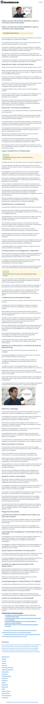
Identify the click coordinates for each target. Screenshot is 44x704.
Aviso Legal (25, 702)
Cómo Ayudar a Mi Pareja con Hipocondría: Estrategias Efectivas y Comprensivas (20, 646)
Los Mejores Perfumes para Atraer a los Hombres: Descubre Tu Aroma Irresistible (20, 648)
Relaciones (5, 687)
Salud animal (5, 693)
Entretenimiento (6, 676)
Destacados (5, 672)
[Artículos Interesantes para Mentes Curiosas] (10, 2)
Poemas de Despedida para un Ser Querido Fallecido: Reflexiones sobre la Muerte (20, 622)
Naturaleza (5, 684)
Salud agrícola (6, 691)
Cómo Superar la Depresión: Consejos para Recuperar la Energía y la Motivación (20, 650)
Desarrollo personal (7, 669)
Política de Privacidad (15, 702)
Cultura (4, 663)
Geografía (5, 678)
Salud (3, 689)
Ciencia (4, 659)
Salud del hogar (6, 695)
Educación (5, 674)
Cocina (4, 661)
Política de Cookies (33, 702)
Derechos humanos (7, 667)
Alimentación (5, 657)
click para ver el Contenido (26, 33)
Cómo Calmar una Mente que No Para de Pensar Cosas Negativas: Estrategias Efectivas (21, 644)
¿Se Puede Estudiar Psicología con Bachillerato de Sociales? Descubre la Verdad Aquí (21, 651)
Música (4, 682)
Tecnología (5, 697)
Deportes (4, 665)
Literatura (4, 680)
